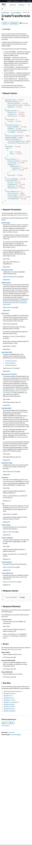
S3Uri (14, 170)
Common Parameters (22, 215)
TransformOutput (11, 180)
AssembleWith (12, 184)
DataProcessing (11, 110)
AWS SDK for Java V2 (9, 700)
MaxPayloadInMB (11, 137)
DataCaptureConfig (12, 101)
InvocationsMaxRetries (16, 141)
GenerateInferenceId (15, 105)
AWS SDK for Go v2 (9, 698)
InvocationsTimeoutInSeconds (18, 143)
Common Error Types (15, 649)
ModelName (9, 146)
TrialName (11, 132)
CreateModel (19, 65)
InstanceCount (13, 193)
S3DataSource (14, 166)
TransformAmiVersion (15, 197)
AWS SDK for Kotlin (9, 704)
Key (11, 152)
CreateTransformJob (11, 365)
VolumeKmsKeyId (13, 198)
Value (12, 153)
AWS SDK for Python (9, 708)
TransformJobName (12, 179)
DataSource (11, 164)
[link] (27, 12)
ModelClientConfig (12, 139)
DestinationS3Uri (14, 103)
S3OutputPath (12, 188)
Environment (10, 119)
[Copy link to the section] (2, 93)
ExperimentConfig (12, 125)
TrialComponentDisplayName (17, 130)
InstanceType (12, 195)
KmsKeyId (11, 107)
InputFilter (12, 112)
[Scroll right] (25, 5)
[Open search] (29, 4)
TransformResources (12, 191)
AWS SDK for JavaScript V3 (11, 702)
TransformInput (11, 159)
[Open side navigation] (2, 9)
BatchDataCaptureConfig (13, 276)
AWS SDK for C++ (8, 695)
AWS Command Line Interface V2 (13, 691)
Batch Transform (21, 87)
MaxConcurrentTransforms (14, 135)
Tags (7, 148)
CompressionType (13, 161)
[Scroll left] (8, 5)
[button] (6, 29)
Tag (12, 514)
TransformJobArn (11, 597)
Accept (10, 182)
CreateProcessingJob (11, 361)
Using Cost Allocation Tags (19, 507)
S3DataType (16, 168)
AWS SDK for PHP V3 (9, 706)
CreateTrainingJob (10, 363)
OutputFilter (12, 116)
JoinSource (11, 114)
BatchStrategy (10, 100)
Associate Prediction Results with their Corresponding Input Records (15, 302)
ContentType (12, 162)
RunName (10, 128)
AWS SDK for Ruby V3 (9, 711)
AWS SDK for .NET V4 (9, 693)
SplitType (11, 175)
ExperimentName (13, 126)
